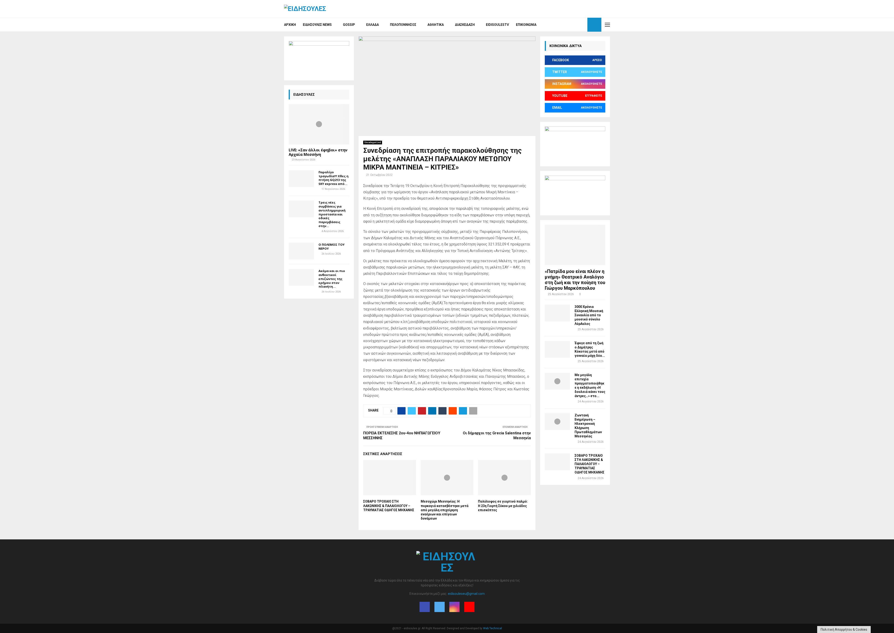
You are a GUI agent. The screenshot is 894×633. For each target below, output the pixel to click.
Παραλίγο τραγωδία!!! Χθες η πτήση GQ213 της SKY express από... (333, 178)
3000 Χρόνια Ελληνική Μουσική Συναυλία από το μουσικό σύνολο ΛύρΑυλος (589, 315)
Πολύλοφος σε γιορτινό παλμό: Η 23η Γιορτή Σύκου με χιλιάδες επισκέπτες (503, 506)
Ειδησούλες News (317, 25)
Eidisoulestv (497, 25)
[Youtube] (582, 24)
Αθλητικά (435, 25)
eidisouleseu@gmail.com (466, 594)
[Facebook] (567, 24)
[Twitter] (572, 24)
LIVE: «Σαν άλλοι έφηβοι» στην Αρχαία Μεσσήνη (318, 152)
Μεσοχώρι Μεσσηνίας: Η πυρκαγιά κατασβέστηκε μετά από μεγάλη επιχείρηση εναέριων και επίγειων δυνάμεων (444, 510)
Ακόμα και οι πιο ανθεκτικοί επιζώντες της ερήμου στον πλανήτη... (331, 279)
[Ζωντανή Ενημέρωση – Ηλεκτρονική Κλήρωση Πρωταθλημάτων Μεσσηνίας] (557, 421)
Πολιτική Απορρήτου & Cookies (844, 629)
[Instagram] (577, 24)
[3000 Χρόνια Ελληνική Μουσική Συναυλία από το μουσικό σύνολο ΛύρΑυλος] (557, 313)
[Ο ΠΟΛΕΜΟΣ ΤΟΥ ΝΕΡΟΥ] (301, 251)
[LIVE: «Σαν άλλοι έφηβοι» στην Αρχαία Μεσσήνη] (319, 124)
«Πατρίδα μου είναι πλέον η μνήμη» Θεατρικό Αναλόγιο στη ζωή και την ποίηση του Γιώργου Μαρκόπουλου (575, 280)
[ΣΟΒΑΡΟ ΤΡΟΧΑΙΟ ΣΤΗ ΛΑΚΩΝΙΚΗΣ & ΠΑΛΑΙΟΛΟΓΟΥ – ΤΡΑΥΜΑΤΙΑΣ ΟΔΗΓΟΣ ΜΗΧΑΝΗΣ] (557, 461)
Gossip (349, 25)
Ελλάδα (372, 25)
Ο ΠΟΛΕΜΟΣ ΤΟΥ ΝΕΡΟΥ (331, 246)
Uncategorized (372, 142)
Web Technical (492, 628)
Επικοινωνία (526, 25)
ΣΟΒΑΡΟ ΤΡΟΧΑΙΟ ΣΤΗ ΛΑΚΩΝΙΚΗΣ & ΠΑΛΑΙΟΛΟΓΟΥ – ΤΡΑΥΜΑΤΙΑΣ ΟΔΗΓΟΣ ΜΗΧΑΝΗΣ (388, 506)
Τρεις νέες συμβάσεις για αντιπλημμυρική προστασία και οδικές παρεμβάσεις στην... (331, 214)
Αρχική (290, 25)
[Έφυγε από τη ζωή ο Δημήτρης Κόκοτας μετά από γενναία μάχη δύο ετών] (557, 349)
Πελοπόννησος (403, 25)
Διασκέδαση (465, 25)
